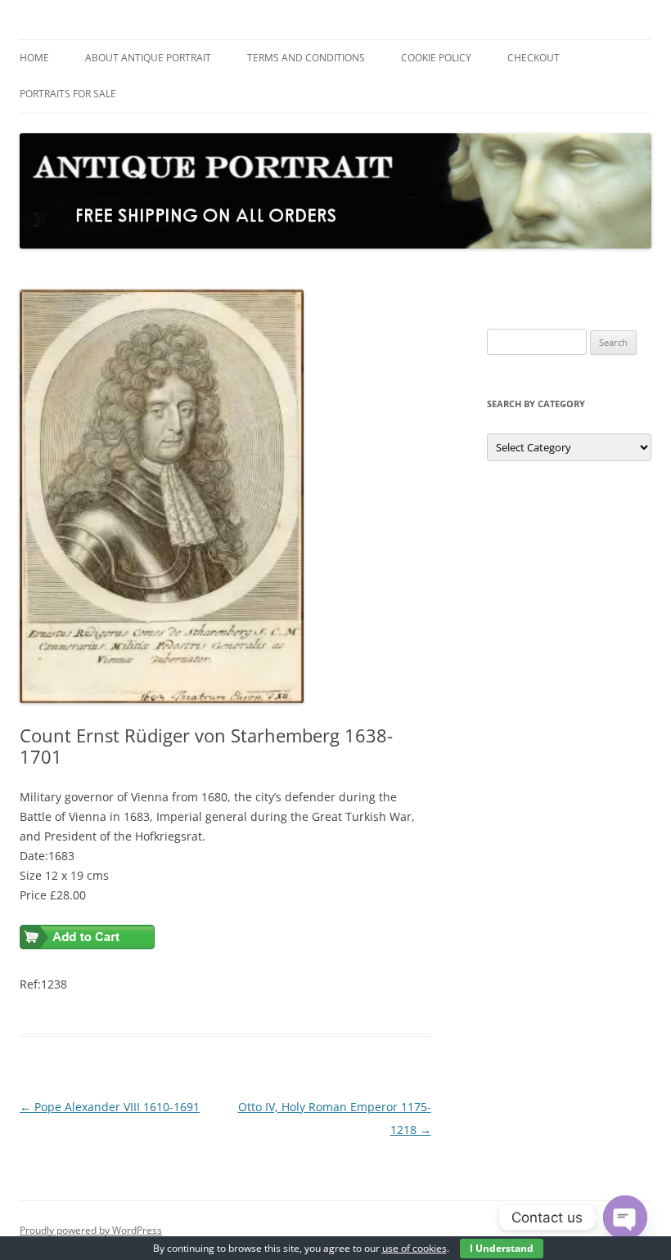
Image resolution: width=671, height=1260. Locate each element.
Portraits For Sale (68, 94)
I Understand (502, 1248)
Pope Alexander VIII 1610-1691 (110, 1106)
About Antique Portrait (148, 58)
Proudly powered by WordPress (91, 1230)
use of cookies (414, 1248)
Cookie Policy (436, 58)
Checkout (533, 58)
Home (34, 58)
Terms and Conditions (306, 58)
